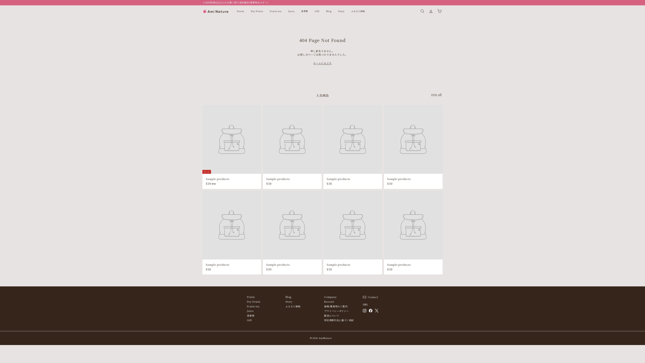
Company (330, 297)
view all (436, 94)
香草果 (304, 11)
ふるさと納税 (358, 11)
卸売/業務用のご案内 (336, 306)
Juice (291, 11)
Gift (317, 11)
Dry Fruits (257, 11)
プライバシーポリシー (336, 311)
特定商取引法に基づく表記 (339, 320)
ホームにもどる (322, 63)
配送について (331, 315)
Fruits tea (276, 11)
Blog (329, 11)
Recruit (329, 301)
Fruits (240, 11)
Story (341, 11)
